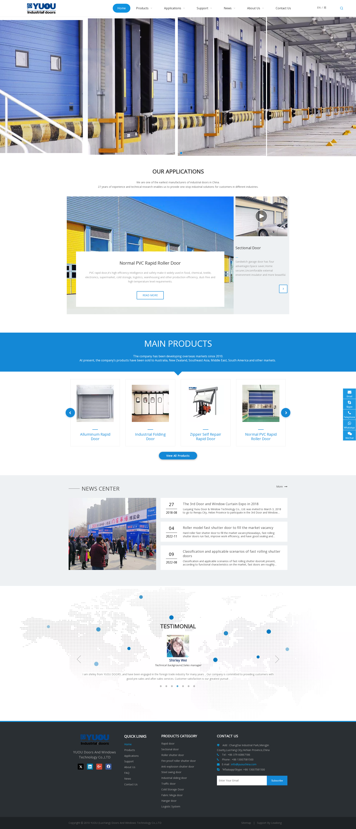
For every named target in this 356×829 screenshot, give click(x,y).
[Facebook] (108, 767)
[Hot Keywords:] (342, 8)
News (127, 778)
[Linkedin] (90, 767)
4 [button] (179, 686)
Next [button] (277, 659)
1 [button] (162, 686)
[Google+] (99, 767)
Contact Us (131, 784)
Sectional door (170, 749)
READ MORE (150, 295)
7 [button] (195, 686)
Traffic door (168, 783)
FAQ (126, 773)
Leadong (276, 823)
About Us (129, 767)
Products (129, 750)
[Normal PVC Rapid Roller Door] (260, 403)
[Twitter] (81, 767)
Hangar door (169, 800)
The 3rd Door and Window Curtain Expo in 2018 (220, 504)
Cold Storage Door (172, 789)
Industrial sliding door (174, 778)
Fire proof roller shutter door (178, 761)
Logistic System (170, 806)
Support (129, 761)
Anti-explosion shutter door (177, 766)
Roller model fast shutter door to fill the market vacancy (228, 527)
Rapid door (167, 743)
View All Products (177, 455)
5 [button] (184, 686)
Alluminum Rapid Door (95, 436)
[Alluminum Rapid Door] (95, 403)
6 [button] (190, 686)
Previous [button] (79, 659)
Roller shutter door (172, 755)
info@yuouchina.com (243, 764)
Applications (131, 756)
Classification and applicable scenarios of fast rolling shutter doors (231, 553)
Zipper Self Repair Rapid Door (205, 436)
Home (128, 744)
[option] (95, 412)
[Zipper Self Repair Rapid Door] (205, 403)
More (279, 486)
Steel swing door (171, 772)
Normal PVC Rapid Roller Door (261, 436)
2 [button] (168, 686)
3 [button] (173, 686)
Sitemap (246, 823)
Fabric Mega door (172, 795)
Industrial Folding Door (150, 436)
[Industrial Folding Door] (150, 403)
